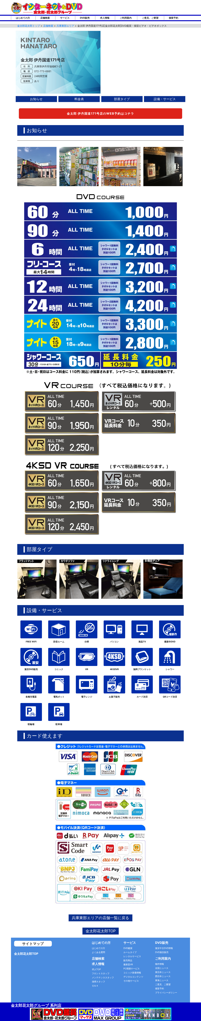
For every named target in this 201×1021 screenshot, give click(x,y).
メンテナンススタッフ (103, 977)
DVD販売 (85, 17)
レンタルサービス (132, 956)
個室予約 (173, 17)
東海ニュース (161, 980)
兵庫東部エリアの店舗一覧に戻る (100, 918)
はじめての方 (23, 17)
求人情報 (104, 17)
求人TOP (96, 969)
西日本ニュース (163, 976)
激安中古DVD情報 (164, 948)
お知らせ (36, 99)
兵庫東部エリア (65, 25)
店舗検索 (45, 17)
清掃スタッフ (98, 981)
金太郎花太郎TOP (101, 931)
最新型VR (128, 964)
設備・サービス (165, 99)
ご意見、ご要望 (150, 17)
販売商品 (127, 960)
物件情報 (159, 964)
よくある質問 (98, 952)
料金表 (79, 99)
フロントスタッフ (100, 973)
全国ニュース (161, 968)
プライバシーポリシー (166, 992)
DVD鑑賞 (127, 948)
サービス (65, 17)
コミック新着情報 (132, 972)
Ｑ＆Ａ (95, 985)
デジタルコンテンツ (133, 976)
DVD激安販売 (161, 952)
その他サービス (131, 980)
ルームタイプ (130, 952)
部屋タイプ (122, 99)
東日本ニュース (163, 972)
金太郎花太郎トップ (28, 25)
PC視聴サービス (131, 968)
